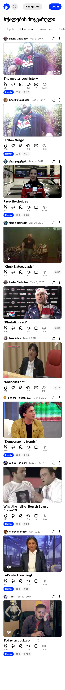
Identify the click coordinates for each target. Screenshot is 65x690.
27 (26, 92)
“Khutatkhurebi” (15, 322)
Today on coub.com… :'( (20, 640)
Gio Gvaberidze (18, 531)
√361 (12, 596)
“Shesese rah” (14, 382)
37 (57, 272)
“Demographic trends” (20, 441)
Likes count (26, 29)
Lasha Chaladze (18, 38)
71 (26, 153)
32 (57, 328)
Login (55, 6)
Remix (8, 92)
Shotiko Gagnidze (19, 100)
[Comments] (21, 84)
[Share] (54, 39)
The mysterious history (20, 78)
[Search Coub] (14, 6)
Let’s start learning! (17, 575)
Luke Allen (15, 338)
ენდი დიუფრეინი (18, 161)
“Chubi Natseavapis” (18, 266)
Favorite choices (15, 201)
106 (27, 654)
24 (57, 387)
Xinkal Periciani (18, 463)
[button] (5, 84)
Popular (11, 29)
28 (26, 455)
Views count (46, 29)
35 (26, 588)
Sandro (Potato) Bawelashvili (20, 398)
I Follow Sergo (13, 140)
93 (26, 215)
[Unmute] (8, 70)
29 (26, 523)
